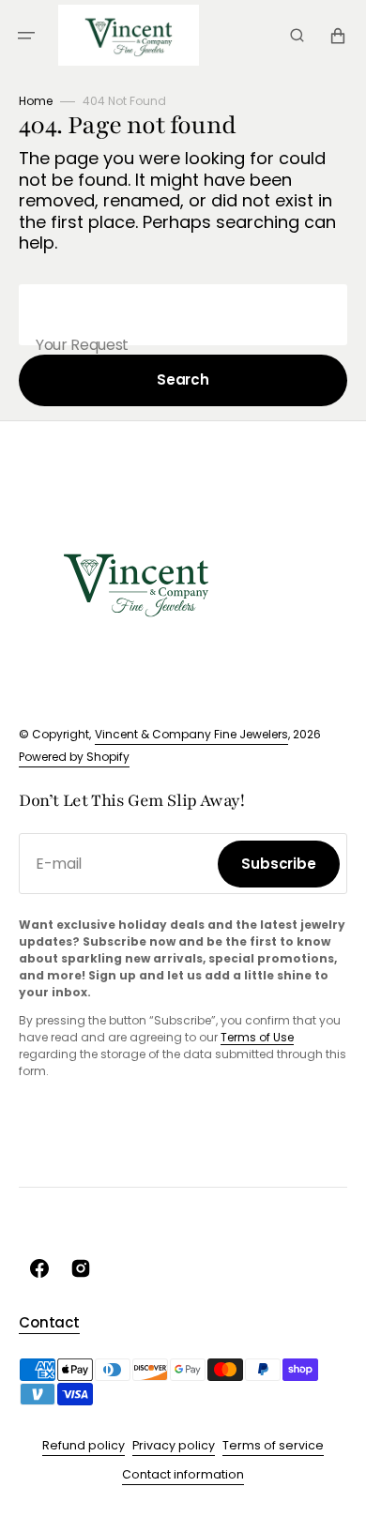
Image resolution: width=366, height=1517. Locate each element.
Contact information (183, 1474)
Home (36, 101)
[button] (26, 35)
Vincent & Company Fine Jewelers (191, 734)
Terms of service (273, 1445)
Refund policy (83, 1445)
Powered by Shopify (74, 757)
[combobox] (183, 314)
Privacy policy (173, 1445)
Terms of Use (257, 1037)
